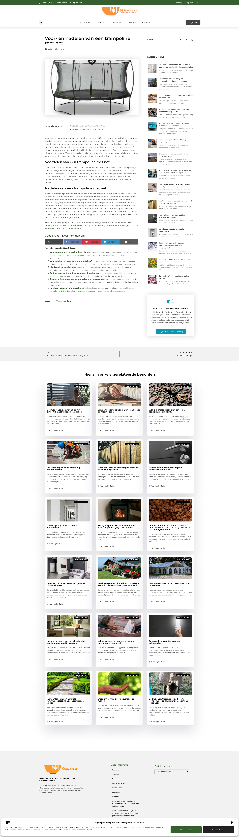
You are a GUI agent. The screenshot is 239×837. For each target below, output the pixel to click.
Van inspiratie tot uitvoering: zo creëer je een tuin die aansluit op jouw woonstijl (118, 584)
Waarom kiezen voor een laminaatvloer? (71, 261)
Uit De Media (85, 22)
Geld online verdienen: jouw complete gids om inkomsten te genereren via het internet (125, 813)
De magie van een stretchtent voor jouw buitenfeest (169, 584)
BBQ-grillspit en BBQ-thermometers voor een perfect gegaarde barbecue (116, 526)
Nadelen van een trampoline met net (88, 129)
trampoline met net (88, 167)
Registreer (116, 792)
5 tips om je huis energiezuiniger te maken (116, 700)
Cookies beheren (218, 830)
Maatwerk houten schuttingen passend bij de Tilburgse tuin (118, 469)
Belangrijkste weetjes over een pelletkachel (164, 642)
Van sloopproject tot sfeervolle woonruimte (62, 526)
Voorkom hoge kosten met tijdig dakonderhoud (63, 469)
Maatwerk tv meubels (61, 267)
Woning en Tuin (56, 49)
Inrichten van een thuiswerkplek (67, 288)
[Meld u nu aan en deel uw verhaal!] (170, 300)
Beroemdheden (118, 783)
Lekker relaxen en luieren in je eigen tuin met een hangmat (116, 642)
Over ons (132, 22)
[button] (233, 822)
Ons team (116, 22)
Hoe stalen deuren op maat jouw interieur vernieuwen (165, 469)
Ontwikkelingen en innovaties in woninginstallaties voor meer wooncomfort (172, 245)
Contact (146, 22)
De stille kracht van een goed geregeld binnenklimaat (66, 584)
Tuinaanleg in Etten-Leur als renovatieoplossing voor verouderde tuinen (65, 701)
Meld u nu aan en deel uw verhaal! (170, 308)
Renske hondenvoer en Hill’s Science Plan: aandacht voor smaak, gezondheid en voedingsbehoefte (169, 527)
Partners (102, 22)
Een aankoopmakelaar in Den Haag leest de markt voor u (119, 411)
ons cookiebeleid (85, 830)
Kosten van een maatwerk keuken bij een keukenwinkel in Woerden (66, 642)
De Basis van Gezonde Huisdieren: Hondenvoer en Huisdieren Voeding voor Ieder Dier (169, 701)
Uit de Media (117, 788)
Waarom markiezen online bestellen (69, 252)
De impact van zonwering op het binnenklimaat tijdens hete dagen (64, 411)
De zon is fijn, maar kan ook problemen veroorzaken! (77, 279)
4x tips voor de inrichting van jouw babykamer (74, 273)
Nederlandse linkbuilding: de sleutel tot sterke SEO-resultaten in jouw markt (125, 803)
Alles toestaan (186, 830)
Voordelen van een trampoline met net (88, 126)
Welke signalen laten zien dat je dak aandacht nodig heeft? (167, 411)
